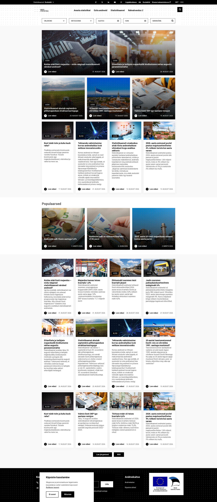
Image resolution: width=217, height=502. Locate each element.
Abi (140, 2)
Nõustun (67, 494)
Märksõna (157, 21)
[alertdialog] (67, 487)
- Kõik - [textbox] (54, 20)
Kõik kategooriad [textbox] (81, 20)
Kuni (127, 21)
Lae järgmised (102, 454)
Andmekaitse (129, 482)
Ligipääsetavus (131, 2)
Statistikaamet (118, 10)
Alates (101, 21)
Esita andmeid (100, 10)
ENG (182, 2)
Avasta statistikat (82, 10)
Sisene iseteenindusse (160, 2)
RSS (119, 454)
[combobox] (54, 20)
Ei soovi (52, 494)
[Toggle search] (180, 9)
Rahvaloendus (134, 10)
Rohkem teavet (52, 487)
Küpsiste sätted (130, 487)
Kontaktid (146, 2)
